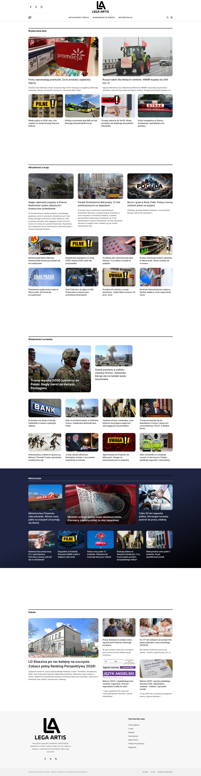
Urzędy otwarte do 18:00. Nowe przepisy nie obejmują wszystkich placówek (117, 123)
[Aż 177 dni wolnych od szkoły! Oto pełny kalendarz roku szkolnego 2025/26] (156, 627)
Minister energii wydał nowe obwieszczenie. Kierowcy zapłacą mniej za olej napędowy (95, 518)
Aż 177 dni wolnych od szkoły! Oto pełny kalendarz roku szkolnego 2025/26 (156, 642)
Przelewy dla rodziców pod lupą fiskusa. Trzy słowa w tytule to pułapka (118, 260)
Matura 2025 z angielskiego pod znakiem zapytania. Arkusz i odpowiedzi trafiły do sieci (118, 684)
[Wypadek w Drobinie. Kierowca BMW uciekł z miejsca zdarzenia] (71, 539)
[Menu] (29, 17)
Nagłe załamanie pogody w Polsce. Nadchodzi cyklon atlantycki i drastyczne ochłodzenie (47, 205)
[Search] (171, 17)
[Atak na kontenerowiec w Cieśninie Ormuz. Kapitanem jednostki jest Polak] (81, 408)
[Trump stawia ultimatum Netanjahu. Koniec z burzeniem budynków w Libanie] (81, 442)
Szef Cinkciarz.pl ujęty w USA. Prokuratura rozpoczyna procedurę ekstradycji (79, 292)
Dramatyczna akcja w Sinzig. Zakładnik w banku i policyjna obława (42, 423)
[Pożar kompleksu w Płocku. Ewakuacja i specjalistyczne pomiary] (155, 105)
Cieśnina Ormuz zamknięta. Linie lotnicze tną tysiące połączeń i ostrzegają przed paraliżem (118, 423)
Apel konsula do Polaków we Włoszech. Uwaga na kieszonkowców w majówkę (116, 457)
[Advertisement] (98, 146)
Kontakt (131, 732)
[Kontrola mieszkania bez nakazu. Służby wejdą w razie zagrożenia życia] (156, 277)
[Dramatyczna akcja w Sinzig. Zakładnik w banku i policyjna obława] (44, 408)
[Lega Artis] (100, 7)
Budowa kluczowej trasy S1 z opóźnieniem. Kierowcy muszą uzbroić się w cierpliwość (40, 555)
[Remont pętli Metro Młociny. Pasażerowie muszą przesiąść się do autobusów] (44, 245)
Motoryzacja (125, 17)
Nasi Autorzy (133, 736)
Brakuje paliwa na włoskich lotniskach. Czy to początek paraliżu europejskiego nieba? (128, 555)
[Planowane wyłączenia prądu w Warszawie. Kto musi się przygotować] (44, 277)
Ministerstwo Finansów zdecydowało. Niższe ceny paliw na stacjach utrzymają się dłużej (43, 518)
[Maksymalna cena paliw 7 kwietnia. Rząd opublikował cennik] (159, 539)
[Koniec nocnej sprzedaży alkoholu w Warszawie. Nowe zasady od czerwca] (156, 245)
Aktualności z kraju (79, 17)
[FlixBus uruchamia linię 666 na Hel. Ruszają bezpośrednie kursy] (82, 105)
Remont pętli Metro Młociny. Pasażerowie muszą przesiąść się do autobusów (44, 260)
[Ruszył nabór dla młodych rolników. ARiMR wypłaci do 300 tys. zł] (138, 56)
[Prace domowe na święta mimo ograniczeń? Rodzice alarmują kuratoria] (119, 627)
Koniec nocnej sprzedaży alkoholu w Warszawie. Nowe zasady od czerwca (156, 260)
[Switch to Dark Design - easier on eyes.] (167, 17)
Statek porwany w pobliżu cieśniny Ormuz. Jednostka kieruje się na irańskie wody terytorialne (110, 374)
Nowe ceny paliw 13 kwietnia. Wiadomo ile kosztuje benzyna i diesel (99, 554)
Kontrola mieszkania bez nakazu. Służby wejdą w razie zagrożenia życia (155, 292)
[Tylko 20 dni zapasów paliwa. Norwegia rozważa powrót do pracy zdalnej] (156, 497)
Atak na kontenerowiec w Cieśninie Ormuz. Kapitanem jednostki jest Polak (81, 423)
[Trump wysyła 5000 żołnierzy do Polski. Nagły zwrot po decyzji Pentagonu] (59, 368)
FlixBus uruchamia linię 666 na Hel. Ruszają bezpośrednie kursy (81, 121)
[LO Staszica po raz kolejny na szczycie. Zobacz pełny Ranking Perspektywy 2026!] (63, 638)
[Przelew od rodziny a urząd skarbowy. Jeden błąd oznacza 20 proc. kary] (119, 277)
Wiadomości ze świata (104, 17)
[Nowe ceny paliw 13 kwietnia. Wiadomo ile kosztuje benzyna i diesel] (100, 539)
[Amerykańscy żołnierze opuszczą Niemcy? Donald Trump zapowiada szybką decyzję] (44, 442)
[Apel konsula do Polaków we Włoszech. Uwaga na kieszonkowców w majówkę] (119, 442)
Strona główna (133, 725)
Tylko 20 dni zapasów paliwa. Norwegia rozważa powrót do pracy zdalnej (153, 516)
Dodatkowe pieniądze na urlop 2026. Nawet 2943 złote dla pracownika (79, 260)
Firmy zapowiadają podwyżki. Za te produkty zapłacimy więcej (59, 81)
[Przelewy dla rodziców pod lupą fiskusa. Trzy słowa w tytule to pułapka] (119, 245)
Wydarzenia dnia (37, 31)
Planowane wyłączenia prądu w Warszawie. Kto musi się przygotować (43, 292)
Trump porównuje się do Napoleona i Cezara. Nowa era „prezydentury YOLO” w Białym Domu (154, 424)
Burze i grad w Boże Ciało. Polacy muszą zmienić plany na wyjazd (150, 204)
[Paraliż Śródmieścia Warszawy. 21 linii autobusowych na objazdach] (100, 186)
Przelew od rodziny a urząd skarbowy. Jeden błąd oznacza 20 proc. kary (119, 292)
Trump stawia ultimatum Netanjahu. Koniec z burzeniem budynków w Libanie (80, 457)
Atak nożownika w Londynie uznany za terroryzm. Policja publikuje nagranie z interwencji (155, 457)
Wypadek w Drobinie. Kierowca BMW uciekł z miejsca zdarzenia (69, 554)
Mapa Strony (133, 740)
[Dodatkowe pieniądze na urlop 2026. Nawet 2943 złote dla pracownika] (81, 245)
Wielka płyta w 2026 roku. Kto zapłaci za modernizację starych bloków (43, 123)
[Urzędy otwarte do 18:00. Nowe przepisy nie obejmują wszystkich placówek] (118, 105)
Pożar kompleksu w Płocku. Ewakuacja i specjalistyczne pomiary (151, 123)
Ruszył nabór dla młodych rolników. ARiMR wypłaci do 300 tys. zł (135, 81)
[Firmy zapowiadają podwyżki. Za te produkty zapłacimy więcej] (63, 56)
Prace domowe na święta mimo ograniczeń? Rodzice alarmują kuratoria (117, 642)
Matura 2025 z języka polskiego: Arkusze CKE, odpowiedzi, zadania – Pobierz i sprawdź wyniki (155, 685)
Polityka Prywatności (136, 744)
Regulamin (132, 747)
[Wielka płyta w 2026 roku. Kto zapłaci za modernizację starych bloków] (45, 105)
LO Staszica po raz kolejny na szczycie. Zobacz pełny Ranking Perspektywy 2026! (61, 664)
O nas (153, 772)
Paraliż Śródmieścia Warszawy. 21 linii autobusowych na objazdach (99, 204)
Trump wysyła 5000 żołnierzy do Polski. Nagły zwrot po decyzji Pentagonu (55, 384)
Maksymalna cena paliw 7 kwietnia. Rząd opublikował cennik (158, 554)
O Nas (130, 729)
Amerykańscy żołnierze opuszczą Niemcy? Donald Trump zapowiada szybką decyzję (44, 457)
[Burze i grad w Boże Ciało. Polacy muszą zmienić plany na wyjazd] (150, 186)
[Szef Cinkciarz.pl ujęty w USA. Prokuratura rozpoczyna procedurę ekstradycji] (81, 277)
